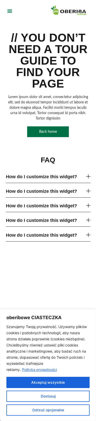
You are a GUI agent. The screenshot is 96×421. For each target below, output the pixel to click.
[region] (48, 365)
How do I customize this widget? (41, 176)
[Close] (91, 313)
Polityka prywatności (39, 369)
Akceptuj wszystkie (48, 382)
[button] (10, 11)
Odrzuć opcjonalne (48, 410)
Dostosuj (48, 396)
